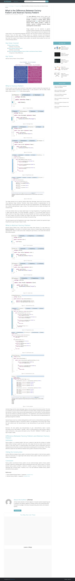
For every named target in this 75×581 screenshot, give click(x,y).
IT (14, 6)
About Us (69, 579)
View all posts (17, 510)
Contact (65, 579)
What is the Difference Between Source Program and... (65, 61)
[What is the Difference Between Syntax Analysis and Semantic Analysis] (57, 75)
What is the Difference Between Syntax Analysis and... (65, 75)
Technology (10, 6)
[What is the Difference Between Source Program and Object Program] (57, 61)
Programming (18, 6)
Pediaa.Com (12, 579)
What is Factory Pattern (13, 45)
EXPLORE (16, 1)
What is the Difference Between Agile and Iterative (65, 48)
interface (18, 91)
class (37, 21)
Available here (30, 474)
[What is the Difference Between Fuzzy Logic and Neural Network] (57, 68)
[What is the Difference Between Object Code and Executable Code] (57, 54)
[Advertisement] (16, 24)
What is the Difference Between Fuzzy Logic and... (65, 68)
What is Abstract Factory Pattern (15, 48)
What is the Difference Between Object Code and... (65, 54)
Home (6, 6)
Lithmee (16, 14)
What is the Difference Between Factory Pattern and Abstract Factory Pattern (25, 51)
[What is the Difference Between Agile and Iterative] (57, 48)
